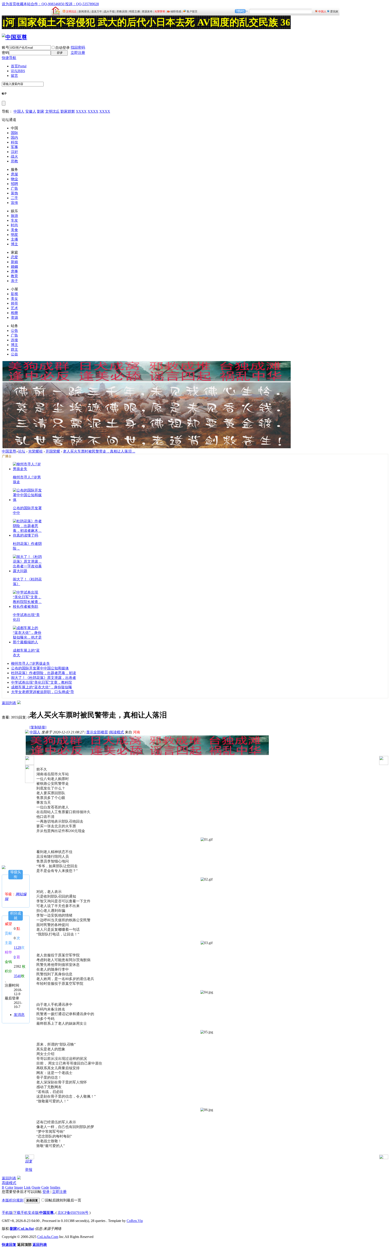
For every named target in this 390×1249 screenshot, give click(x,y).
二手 (14, 198)
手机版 (7, 1213)
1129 (17, 947)
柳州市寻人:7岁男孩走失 (30, 663)
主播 (14, 239)
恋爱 (14, 257)
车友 (14, 220)
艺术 (14, 308)
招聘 (14, 184)
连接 (14, 340)
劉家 (40, 111)
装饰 (14, 193)
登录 (46, 1192)
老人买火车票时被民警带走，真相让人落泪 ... (99, 451)
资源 (14, 317)
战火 (14, 156)
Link (27, 1187)
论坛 (18, 71)
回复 (28, 1161)
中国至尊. (47, 1213)
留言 (14, 75)
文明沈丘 (52, 111)
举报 (28, 1170)
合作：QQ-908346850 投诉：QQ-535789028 (65, 4)
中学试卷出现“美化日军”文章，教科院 (41, 682)
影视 (14, 294)
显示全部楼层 (97, 732)
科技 (14, 142)
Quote (36, 1187)
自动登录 (62, 48)
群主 (14, 349)
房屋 (14, 174)
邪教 (14, 161)
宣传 (14, 203)
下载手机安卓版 (26, 1213)
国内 (14, 137)
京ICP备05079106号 (73, 1213)
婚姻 (14, 266)
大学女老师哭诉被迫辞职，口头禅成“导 (42, 692)
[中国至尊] (14, 37)
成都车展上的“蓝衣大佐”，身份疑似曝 (41, 687)
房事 (14, 271)
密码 (5, 53)
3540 (17, 976)
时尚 (14, 225)
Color (9, 1187)
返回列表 (9, 703)
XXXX (81, 111)
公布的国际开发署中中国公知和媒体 (40, 668)
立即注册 (78, 53)
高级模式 (9, 1183)
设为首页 (9, 4)
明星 (14, 235)
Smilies (55, 1187)
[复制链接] (38, 727)
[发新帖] (19, 703)
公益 (14, 354)
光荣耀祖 (35, 451)
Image (18, 1187)
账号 (5, 47)
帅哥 (14, 303)
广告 (14, 188)
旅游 (14, 216)
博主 (14, 244)
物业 (14, 179)
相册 (14, 313)
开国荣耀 (53, 451)
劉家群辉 (67, 111)
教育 (14, 276)
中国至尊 (9, 451)
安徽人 (30, 111)
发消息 (19, 1015)
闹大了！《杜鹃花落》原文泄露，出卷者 (43, 678)
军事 (14, 147)
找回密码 (78, 47)
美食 (14, 230)
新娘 (14, 262)
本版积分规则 (12, 1200)
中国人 (19, 111)
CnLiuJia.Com (47, 1237)
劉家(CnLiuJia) (22, 1229)
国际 (14, 133)
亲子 (14, 281)
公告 (14, 330)
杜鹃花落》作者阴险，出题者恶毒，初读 (43, 673)
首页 (18, 66)
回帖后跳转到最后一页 (63, 1200)
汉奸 (14, 152)
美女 (14, 298)
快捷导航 (9, 58)
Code (45, 1187)
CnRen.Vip (135, 1221)
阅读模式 (116, 732)
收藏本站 (23, 4)
